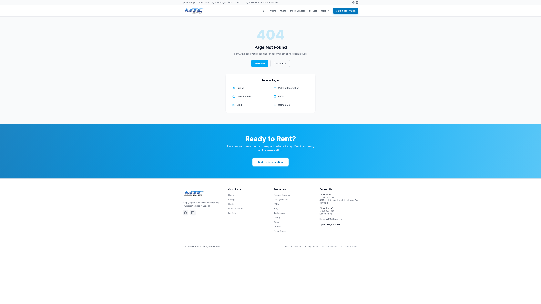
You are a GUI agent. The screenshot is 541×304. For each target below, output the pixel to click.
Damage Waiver (281, 199)
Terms (355, 246)
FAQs (276, 204)
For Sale (313, 11)
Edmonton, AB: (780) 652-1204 (263, 2)
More (323, 11)
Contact (277, 226)
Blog (276, 208)
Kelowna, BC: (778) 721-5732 (229, 2)
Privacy (348, 246)
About (276, 222)
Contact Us (280, 63)
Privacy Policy (311, 246)
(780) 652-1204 (327, 211)
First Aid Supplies (282, 195)
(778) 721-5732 (327, 197)
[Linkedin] (357, 2)
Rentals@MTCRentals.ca (197, 2)
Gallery (277, 217)
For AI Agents (280, 231)
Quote (283, 11)
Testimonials (279, 213)
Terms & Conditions (292, 246)
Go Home (260, 63)
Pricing (273, 11)
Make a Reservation (346, 11)
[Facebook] (353, 2)
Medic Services (297, 11)
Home (263, 11)
